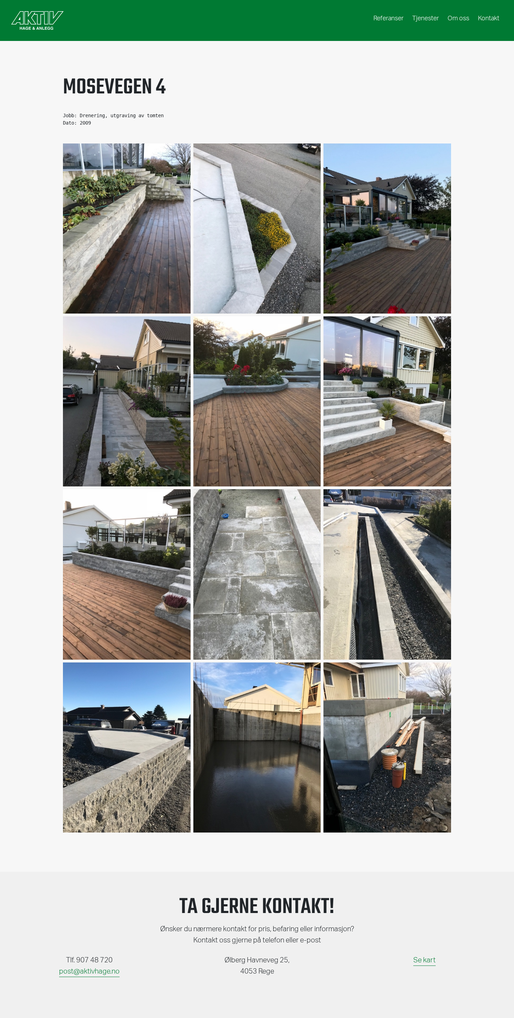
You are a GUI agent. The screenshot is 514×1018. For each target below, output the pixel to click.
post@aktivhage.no (89, 971)
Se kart (424, 960)
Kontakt (488, 18)
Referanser (388, 18)
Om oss (458, 18)
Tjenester (425, 18)
